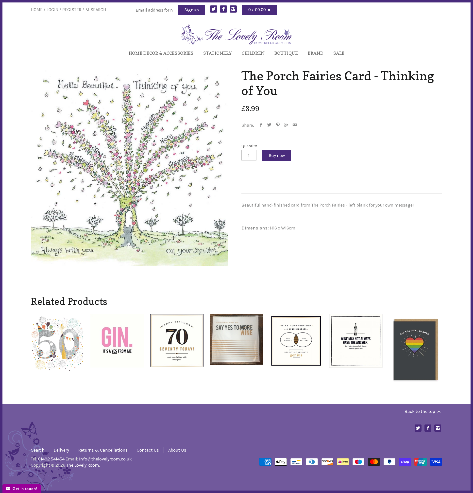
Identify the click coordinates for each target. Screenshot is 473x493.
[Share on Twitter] (269, 125)
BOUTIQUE (286, 53)
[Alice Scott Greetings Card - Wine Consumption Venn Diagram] (296, 349)
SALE (338, 53)
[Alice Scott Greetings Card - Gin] (117, 349)
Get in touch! (23, 489)
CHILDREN (253, 53)
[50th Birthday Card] (57, 349)
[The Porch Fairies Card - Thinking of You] (129, 167)
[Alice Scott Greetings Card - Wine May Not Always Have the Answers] (356, 349)
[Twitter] (213, 9)
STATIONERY (217, 53)
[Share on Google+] (286, 125)
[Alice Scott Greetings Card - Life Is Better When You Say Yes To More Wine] (236, 349)
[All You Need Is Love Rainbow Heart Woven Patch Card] (415, 349)
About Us (177, 450)
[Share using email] (295, 125)
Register (71, 9)
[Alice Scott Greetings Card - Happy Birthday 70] (176, 349)
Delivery (61, 450)
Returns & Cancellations (103, 450)
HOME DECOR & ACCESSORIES (161, 53)
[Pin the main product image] (278, 125)
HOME (37, 9)
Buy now (277, 155)
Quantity (249, 145)
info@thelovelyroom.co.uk (105, 459)
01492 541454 (51, 459)
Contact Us (148, 450)
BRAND (315, 53)
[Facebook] (223, 9)
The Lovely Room (82, 465)
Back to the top (420, 411)
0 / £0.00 (257, 9)
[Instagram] (233, 9)
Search (38, 450)
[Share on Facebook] (261, 125)
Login (52, 9)
